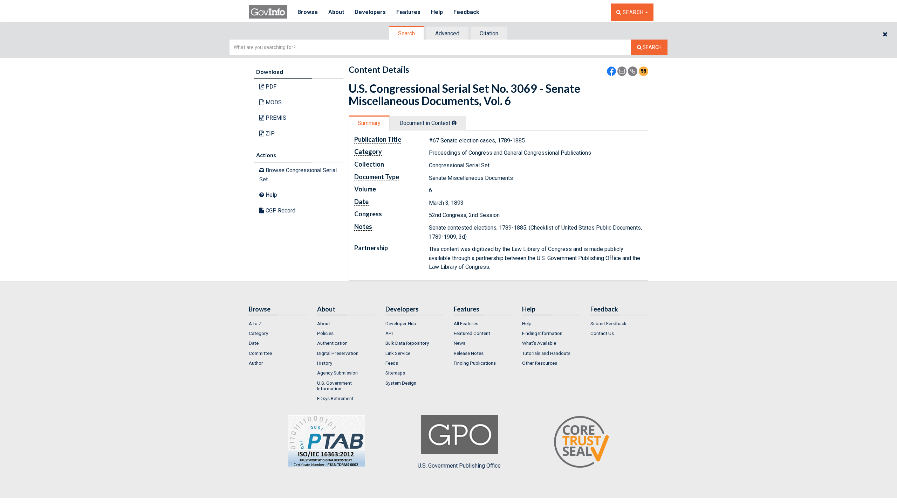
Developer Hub (400, 323)
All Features (466, 323)
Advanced (447, 33)
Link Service (397, 353)
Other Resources (539, 363)
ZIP (269, 133)
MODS (273, 102)
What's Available (539, 343)
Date (254, 343)
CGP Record (279, 210)
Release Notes (469, 353)
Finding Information (542, 333)
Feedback (466, 12)
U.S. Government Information (334, 385)
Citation (489, 33)
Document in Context (425, 123)
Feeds (391, 363)
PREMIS (275, 117)
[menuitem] (278, 323)
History (324, 363)
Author (256, 363)
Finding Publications (475, 363)
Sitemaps (395, 373)
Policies (325, 333)
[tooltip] (454, 123)
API (389, 333)
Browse (307, 12)
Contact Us (602, 333)
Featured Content (472, 333)
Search (406, 33)
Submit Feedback (608, 323)
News (459, 343)
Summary (369, 123)
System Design (400, 383)
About (336, 12)
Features (408, 12)
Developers (370, 12)
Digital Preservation (337, 353)
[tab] (407, 33)
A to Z (255, 323)
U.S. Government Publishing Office (459, 465)
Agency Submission (337, 373)
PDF (270, 86)
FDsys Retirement (335, 398)
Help (437, 12)
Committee (260, 353)
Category (258, 333)
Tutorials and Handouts (546, 353)
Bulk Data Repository (407, 343)
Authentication (332, 343)
